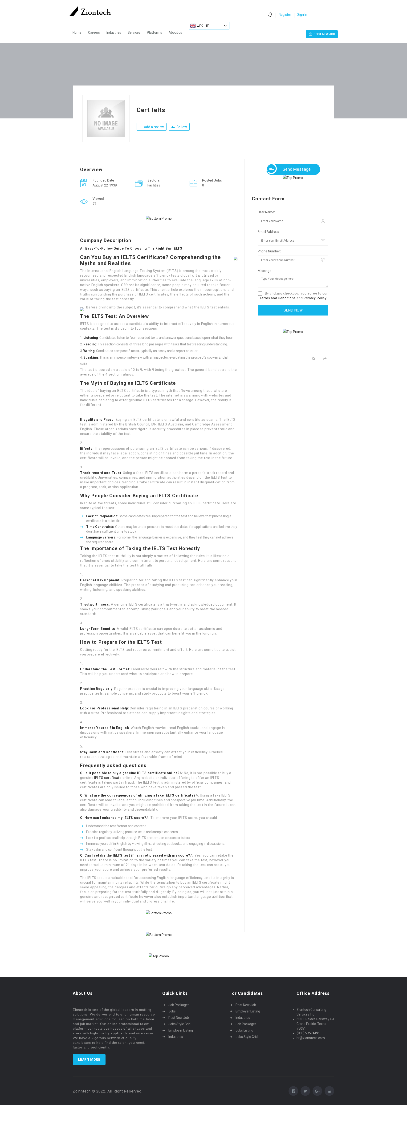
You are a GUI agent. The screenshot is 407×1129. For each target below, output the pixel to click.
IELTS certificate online (113, 778)
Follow (181, 127)
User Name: (266, 212)
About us (175, 32)
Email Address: (269, 232)
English (202, 25)
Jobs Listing (244, 1030)
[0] (270, 15)
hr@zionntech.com (311, 1038)
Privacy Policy (315, 298)
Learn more (89, 1059)
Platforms (154, 32)
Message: (265, 271)
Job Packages (178, 1005)
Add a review (153, 127)
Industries (113, 32)
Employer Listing (180, 1030)
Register (285, 14)
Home (77, 32)
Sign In (302, 14)
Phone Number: (269, 251)
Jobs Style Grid (179, 1024)
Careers (94, 32)
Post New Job (178, 1018)
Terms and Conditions (277, 298)
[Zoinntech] (92, 11)
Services (134, 32)
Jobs (172, 1011)
